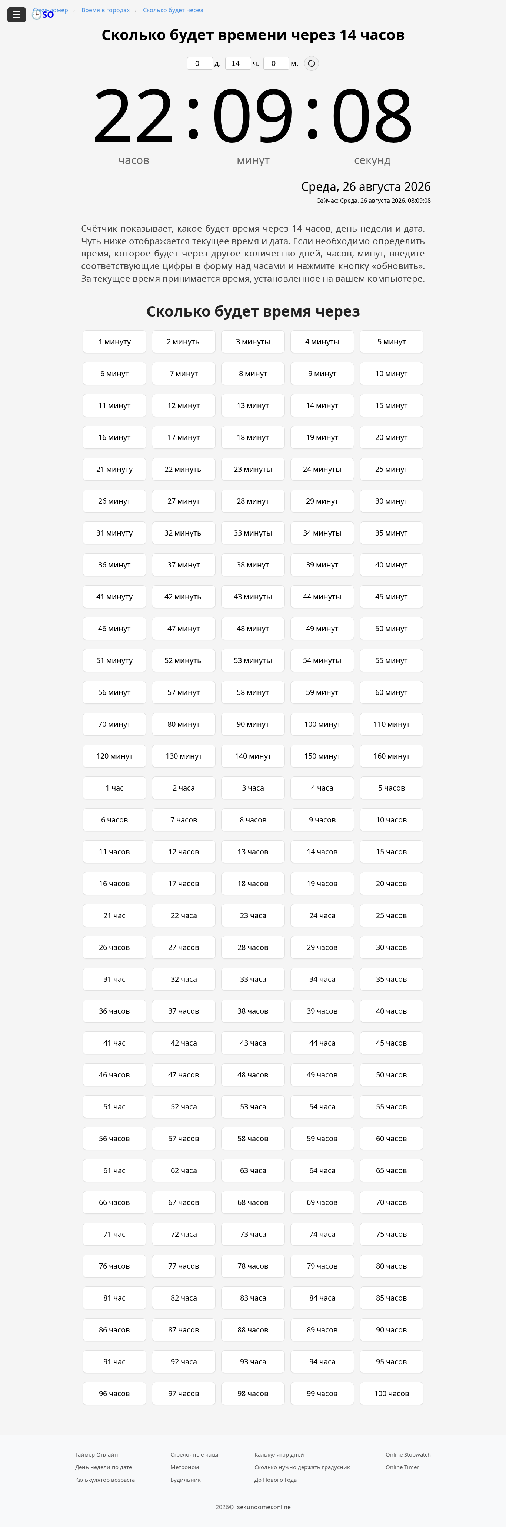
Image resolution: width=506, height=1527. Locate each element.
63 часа (253, 1170)
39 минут (322, 565)
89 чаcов (322, 1330)
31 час (114, 979)
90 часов (391, 1330)
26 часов (114, 947)
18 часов (253, 883)
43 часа (253, 1043)
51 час (114, 1107)
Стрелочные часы (194, 1454)
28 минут (253, 501)
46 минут (114, 628)
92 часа (184, 1362)
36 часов (114, 1011)
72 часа (184, 1234)
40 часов (391, 1011)
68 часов (253, 1202)
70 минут (114, 724)
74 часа (322, 1234)
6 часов (114, 820)
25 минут (391, 469)
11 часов (114, 852)
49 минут (322, 628)
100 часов (391, 1393)
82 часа (184, 1298)
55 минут (391, 660)
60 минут (391, 692)
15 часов (391, 852)
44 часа (322, 1043)
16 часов (114, 883)
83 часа (253, 1298)
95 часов (391, 1362)
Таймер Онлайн (96, 1454)
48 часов (253, 1075)
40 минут (391, 565)
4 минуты (322, 342)
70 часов (391, 1202)
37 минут (183, 565)
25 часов (391, 915)
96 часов (114, 1393)
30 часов (391, 947)
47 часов (183, 1075)
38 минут (253, 565)
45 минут (391, 597)
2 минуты (184, 342)
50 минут (391, 628)
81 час (114, 1298)
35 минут (391, 533)
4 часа (322, 788)
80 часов (391, 1266)
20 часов (391, 883)
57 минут (183, 692)
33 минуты (253, 533)
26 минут (114, 501)
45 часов (391, 1043)
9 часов (322, 820)
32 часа (184, 979)
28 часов (253, 947)
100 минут (322, 724)
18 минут (253, 437)
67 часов (183, 1202)
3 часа (253, 788)
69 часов (322, 1202)
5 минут (391, 342)
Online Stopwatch (408, 1454)
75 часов (391, 1234)
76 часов (114, 1266)
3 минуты (253, 342)
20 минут (391, 437)
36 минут (114, 565)
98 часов (253, 1393)
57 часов (183, 1138)
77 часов (183, 1266)
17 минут (183, 437)
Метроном (184, 1467)
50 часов (391, 1075)
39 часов (322, 1011)
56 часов (114, 1138)
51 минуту (114, 660)
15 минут (391, 405)
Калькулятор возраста (105, 1479)
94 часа (322, 1362)
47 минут (183, 628)
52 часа (184, 1107)
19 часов (322, 883)
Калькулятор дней (279, 1454)
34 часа (322, 979)
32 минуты (183, 533)
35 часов (391, 979)
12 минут (183, 405)
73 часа (253, 1234)
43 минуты (253, 597)
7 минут (184, 373)
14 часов (322, 852)
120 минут (114, 756)
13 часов (253, 852)
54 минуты (322, 660)
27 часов (183, 947)
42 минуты (183, 597)
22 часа (184, 915)
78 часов (253, 1266)
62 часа (184, 1170)
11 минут (114, 405)
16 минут (114, 437)
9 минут (322, 373)
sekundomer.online (264, 1507)
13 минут (253, 405)
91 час (114, 1362)
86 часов (114, 1330)
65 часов (391, 1170)
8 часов (253, 820)
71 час (114, 1234)
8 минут (253, 373)
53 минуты (253, 660)
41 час (114, 1043)
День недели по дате (103, 1467)
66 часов (114, 1202)
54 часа (322, 1107)
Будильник (185, 1479)
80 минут (183, 724)
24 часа (322, 915)
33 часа (253, 979)
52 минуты (183, 660)
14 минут (322, 405)
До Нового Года (275, 1479)
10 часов (391, 820)
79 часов (322, 1266)
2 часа (184, 788)
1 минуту (115, 342)
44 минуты (322, 597)
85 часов (391, 1298)
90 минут (253, 724)
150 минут (322, 756)
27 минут (183, 501)
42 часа (184, 1043)
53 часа (253, 1107)
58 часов (253, 1138)
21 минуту (114, 469)
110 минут (391, 724)
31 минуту (114, 533)
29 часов (322, 947)
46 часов (114, 1075)
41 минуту (114, 597)
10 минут (391, 373)
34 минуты (322, 533)
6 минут (114, 373)
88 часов (253, 1330)
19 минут (322, 437)
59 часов (322, 1138)
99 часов (322, 1393)
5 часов (391, 788)
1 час (115, 788)
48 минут (253, 628)
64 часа (322, 1170)
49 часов (322, 1075)
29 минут (322, 501)
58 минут (253, 692)
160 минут (391, 756)
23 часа (253, 915)
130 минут (184, 756)
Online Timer (402, 1467)
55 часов (391, 1107)
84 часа (322, 1298)
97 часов (183, 1393)
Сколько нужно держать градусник (302, 1467)
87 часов (183, 1330)
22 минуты (183, 469)
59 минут (322, 692)
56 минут (114, 692)
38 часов (253, 1011)
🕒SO (42, 14)
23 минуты (253, 469)
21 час (114, 915)
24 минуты (322, 469)
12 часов (183, 852)
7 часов (183, 820)
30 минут (391, 501)
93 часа (253, 1362)
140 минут (253, 756)
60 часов (391, 1138)
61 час (114, 1170)
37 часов (183, 1011)
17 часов (183, 883)
